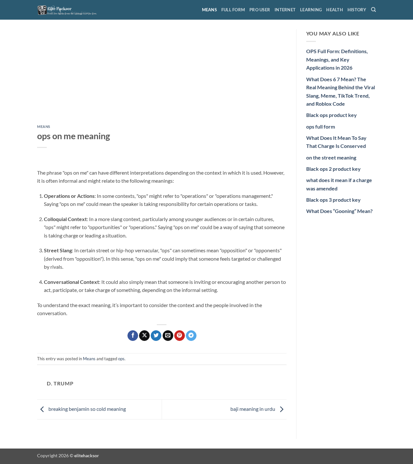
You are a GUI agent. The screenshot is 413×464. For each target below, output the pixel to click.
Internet (285, 9)
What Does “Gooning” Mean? (339, 211)
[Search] (373, 10)
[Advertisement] (162, 77)
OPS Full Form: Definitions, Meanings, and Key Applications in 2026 (337, 59)
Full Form (233, 9)
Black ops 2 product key (333, 169)
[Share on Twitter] (156, 335)
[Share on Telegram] (191, 335)
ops (121, 358)
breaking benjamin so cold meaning (86, 409)
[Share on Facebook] (132, 335)
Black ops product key (331, 115)
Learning (311, 9)
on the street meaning (331, 157)
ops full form (320, 126)
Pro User (259, 9)
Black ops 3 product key (333, 200)
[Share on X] (144, 335)
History (357, 9)
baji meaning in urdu (253, 409)
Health (334, 9)
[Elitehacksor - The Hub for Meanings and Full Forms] (69, 10)
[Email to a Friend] (168, 335)
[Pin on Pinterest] (179, 335)
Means (209, 9)
